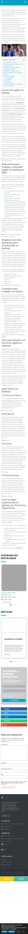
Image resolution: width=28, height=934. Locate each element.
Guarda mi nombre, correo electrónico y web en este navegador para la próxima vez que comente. (14, 783)
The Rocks (8, 81)
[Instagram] (7, 816)
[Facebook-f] (2, 816)
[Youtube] (10, 816)
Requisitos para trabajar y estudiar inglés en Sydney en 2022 (13, 64)
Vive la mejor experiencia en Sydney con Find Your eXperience (13, 84)
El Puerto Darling (9, 82)
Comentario (4, 744)
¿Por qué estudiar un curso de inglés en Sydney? (13, 73)
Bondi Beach (8, 79)
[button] (25, 2)
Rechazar (11, 931)
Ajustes (18, 931)
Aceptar (4, 931)
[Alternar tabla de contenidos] (23, 60)
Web (2, 774)
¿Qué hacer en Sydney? (9, 76)
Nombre (3, 763)
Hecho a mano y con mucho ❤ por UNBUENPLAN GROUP (12, 874)
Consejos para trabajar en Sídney (12, 71)
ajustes (14, 929)
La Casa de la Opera (10, 77)
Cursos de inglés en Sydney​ (10, 62)
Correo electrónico (6, 768)
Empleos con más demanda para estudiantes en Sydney (11, 68)
